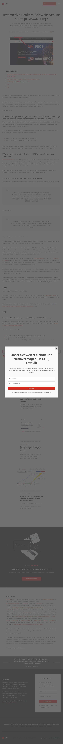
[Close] (56, 348)
